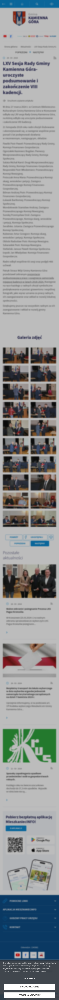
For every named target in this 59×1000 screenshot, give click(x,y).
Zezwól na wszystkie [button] (30, 995)
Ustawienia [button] (30, 978)
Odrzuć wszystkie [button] (29, 986)
